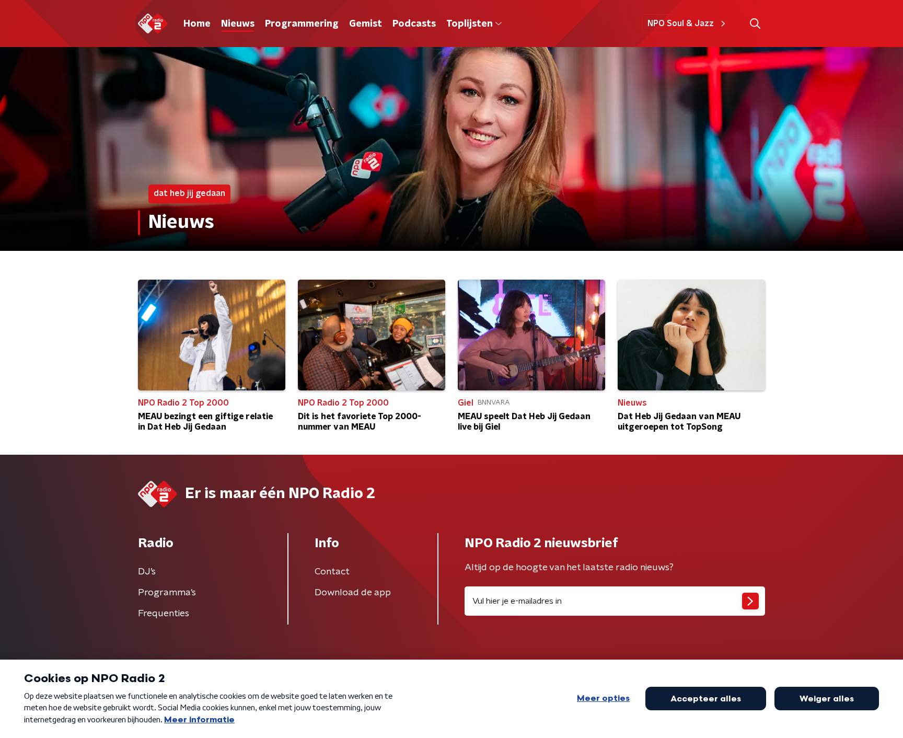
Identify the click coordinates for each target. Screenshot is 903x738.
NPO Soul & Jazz (680, 23)
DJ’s (147, 571)
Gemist (365, 24)
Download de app (353, 592)
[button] (755, 23)
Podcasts (414, 24)
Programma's (167, 592)
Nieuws (237, 24)
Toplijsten (469, 24)
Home (197, 24)
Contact (332, 571)
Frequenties (163, 613)
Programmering (302, 24)
